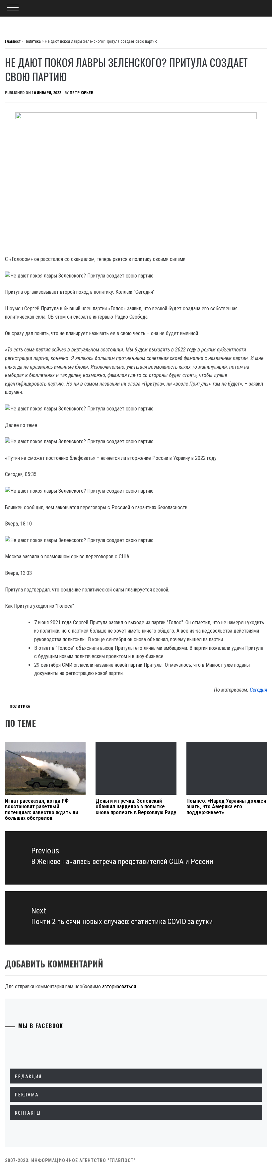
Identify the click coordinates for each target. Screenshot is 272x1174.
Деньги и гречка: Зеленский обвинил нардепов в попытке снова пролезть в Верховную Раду (136, 807)
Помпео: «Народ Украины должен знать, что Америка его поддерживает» (226, 807)
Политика (20, 706)
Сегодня (258, 690)
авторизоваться (119, 986)
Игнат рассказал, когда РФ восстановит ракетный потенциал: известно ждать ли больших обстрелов (41, 810)
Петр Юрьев (81, 93)
